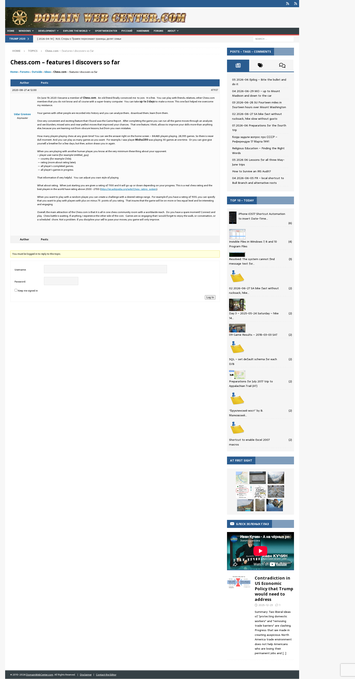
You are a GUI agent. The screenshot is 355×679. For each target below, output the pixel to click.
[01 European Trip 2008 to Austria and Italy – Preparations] (276, 491)
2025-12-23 (265, 605)
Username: (20, 270)
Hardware (143, 31)
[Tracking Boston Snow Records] (274, 505)
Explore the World (75, 31)
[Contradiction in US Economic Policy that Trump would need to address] (239, 614)
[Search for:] (273, 38)
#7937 (214, 90)
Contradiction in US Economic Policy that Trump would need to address (274, 588)
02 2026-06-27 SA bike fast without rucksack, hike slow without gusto (257, 116)
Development (47, 31)
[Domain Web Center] (100, 25)
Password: (20, 281)
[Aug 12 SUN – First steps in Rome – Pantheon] (260, 505)
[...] (284, 653)
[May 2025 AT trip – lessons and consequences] (244, 491)
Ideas (47, 72)
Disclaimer (86, 675)
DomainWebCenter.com (39, 675)
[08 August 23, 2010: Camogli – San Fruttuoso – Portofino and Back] (245, 505)
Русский (126, 31)
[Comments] (282, 66)
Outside (37, 72)
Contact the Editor (106, 675)
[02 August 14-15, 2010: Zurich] (257, 478)
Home (10, 31)
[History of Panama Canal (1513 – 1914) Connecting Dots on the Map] (260, 491)
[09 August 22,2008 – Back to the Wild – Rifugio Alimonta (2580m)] (276, 478)
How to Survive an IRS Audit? (251, 171)
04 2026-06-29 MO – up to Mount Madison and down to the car (256, 93)
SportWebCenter (106, 31)
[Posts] (238, 66)
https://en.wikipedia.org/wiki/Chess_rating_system (129, 189)
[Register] (295, 3)
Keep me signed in (28, 291)
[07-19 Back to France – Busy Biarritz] (242, 478)
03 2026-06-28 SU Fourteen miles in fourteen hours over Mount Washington (259, 104)
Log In (210, 297)
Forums (158, 31)
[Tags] (260, 66)
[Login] (287, 3)
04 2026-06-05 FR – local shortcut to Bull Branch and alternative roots (258, 180)
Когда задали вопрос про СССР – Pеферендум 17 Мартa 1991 (254, 139)
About (172, 31)
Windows (25, 31)
